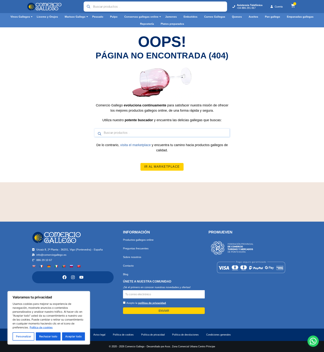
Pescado (97, 16)
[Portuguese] (63, 266)
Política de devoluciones (185, 334)
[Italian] (56, 266)
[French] (41, 266)
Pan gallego (272, 16)
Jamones (171, 16)
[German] (48, 266)
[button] (313, 341)
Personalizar (23, 336)
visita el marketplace (135, 145)
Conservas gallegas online (141, 16)
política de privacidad (152, 302)
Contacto (128, 265)
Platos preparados (172, 23)
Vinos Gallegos (20, 16)
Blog (125, 274)
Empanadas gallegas (300, 16)
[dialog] (49, 318)
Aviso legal (99, 334)
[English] (33, 266)
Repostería (147, 23)
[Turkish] (78, 266)
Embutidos (190, 16)
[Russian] (71, 266)
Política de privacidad (153, 334)
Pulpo (114, 16)
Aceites (253, 16)
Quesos (237, 16)
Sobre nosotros (132, 257)
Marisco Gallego (75, 16)
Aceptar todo (73, 336)
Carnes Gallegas (214, 16)
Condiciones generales (218, 334)
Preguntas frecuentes (135, 248)
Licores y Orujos (47, 16)
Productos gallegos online (138, 239)
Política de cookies (41, 327)
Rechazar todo (48, 336)
